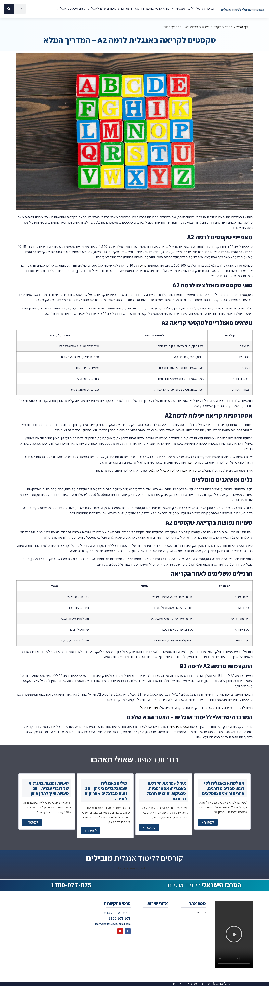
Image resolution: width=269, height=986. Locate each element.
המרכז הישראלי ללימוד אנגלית (195, 8)
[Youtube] (120, 931)
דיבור (190, 462)
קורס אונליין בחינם (157, 8)
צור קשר (139, 8)
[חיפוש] (9, 9)
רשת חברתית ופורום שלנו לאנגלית (110, 8)
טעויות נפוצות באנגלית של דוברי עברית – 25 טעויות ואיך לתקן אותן (49, 788)
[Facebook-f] (128, 931)
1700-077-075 (71, 884)
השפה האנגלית (179, 726)
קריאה (142, 265)
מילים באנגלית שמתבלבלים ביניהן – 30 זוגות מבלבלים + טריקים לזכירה (106, 790)
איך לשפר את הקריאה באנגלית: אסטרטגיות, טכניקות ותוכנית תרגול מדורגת (166, 790)
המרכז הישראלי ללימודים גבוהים (201, 984)
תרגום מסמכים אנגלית (72, 8)
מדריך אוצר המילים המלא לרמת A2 (173, 470)
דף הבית (242, 27)
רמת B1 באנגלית (148, 707)
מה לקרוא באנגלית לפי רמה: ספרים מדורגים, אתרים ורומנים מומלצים (223, 788)
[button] (234, 934)
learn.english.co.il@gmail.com (113, 924)
